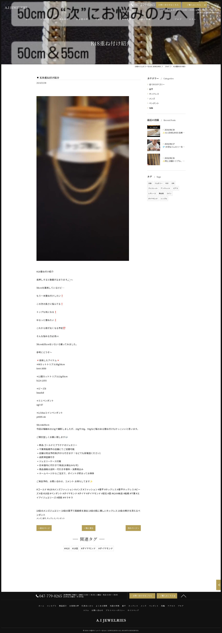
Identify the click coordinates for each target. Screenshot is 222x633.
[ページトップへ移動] (183, 595)
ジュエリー (159, 183)
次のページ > (133, 528)
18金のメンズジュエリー (48, 510)
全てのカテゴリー (157, 84)
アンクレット (165, 188)
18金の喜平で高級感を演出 (74, 510)
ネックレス (51, 518)
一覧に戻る (89, 528)
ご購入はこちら (194, 4)
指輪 (151, 108)
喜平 (44, 518)
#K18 (66, 548)
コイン (169, 193)
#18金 (75, 548)
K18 (167, 183)
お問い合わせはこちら (168, 4)
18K (173, 183)
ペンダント (60, 518)
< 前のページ (44, 528)
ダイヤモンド (153, 198)
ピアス (175, 188)
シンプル (164, 198)
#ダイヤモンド (88, 548)
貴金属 (161, 193)
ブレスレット (153, 188)
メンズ (39, 518)
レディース (152, 193)
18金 (150, 183)
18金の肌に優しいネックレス (103, 510)
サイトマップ (133, 610)
